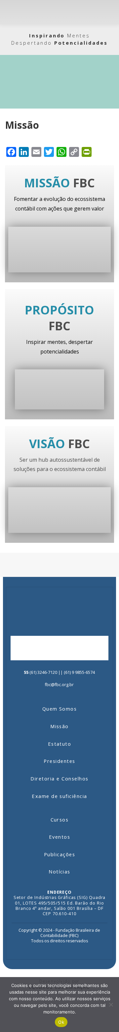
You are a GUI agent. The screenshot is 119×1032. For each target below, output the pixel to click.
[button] (109, 12)
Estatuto (59, 743)
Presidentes (59, 761)
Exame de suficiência (59, 796)
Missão (59, 726)
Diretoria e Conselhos (59, 778)
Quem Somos (59, 708)
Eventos (59, 836)
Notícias (59, 871)
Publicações (59, 854)
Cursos (60, 819)
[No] (110, 1004)
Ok (61, 1022)
